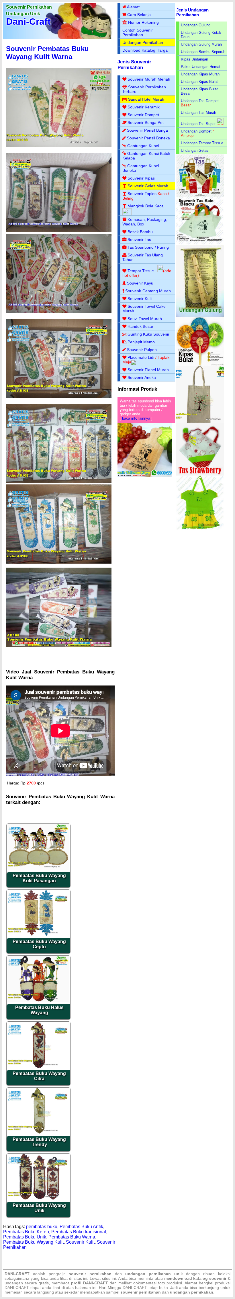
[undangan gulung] (200, 315)
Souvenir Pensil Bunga (147, 130)
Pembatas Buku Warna (71, 1236)
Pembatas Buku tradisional (78, 1231)
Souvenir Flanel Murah (148, 369)
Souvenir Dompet (143, 114)
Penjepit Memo (141, 342)
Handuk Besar (140, 326)
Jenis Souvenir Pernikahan (134, 64)
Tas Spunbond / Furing (148, 247)
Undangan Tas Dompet (200, 101)
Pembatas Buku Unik (24, 1236)
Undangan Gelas (194, 150)
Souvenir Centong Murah (148, 291)
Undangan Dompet (196, 131)
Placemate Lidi (141, 357)
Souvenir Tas (139, 239)
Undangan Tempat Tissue (202, 143)
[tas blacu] (200, 244)
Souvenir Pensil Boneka (148, 138)
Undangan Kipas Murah (200, 74)
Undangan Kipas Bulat (199, 81)
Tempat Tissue (141, 270)
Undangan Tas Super (198, 124)
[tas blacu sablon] (200, 422)
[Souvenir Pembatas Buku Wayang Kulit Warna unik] (58, 396)
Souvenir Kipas (141, 178)
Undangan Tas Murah (198, 112)
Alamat (133, 7)
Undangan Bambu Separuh (203, 52)
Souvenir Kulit (80, 1242)
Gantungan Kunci (143, 145)
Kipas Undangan (194, 59)
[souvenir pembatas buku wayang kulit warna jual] (58, 230)
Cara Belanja (139, 14)
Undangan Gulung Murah (201, 44)
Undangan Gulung (195, 25)
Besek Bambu (140, 231)
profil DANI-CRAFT (89, 1283)
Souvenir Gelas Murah (148, 186)
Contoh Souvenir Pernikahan (137, 32)
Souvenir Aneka (142, 377)
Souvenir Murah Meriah (149, 79)
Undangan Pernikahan (142, 42)
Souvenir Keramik (144, 107)
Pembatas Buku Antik (81, 1226)
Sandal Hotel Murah (146, 99)
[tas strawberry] (200, 474)
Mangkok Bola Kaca (146, 206)
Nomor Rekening (143, 22)
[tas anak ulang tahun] (200, 528)
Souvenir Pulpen (142, 349)
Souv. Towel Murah (145, 318)
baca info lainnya (136, 418)
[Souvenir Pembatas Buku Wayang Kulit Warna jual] (58, 481)
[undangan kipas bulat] (200, 364)
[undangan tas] (200, 196)
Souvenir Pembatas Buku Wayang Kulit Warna (47, 53)
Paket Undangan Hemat (200, 67)
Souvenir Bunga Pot (146, 122)
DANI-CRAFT (135, 1287)
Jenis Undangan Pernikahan (192, 12)
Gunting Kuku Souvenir (148, 334)
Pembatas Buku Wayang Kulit (33, 1242)
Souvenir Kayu (140, 283)
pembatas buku (41, 1226)
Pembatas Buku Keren (26, 1231)
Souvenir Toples (142, 193)
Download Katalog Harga (145, 50)
